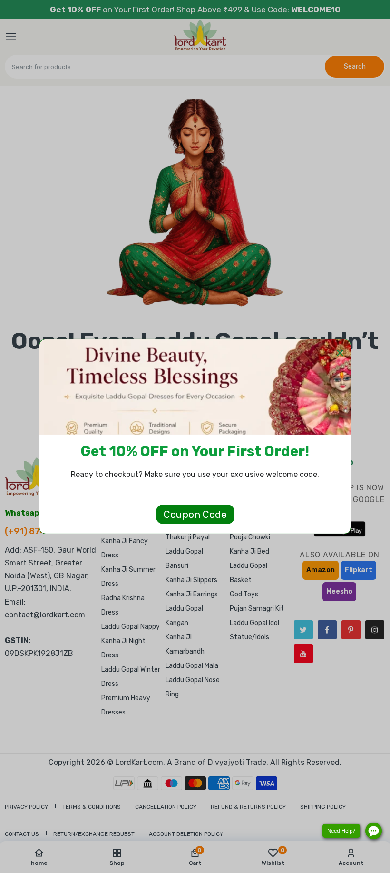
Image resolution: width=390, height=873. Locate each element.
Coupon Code (195, 514)
